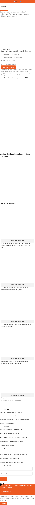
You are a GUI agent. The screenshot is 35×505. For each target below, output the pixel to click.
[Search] (34, 6)
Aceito (4, 503)
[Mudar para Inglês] (16, 1)
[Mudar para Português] (20, 2)
